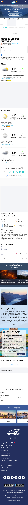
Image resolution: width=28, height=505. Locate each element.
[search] (25, 2)
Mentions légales (7, 490)
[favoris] (22, 9)
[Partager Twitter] (17, 172)
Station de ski (14, 365)
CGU (13, 490)
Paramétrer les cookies (21, 495)
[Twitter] (8, 477)
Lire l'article (21, 354)
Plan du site (22, 490)
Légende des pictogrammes (9, 460)
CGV (17, 490)
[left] (1, 21)
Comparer (22, 28)
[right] (26, 21)
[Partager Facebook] (14, 172)
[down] (14, 324)
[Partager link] (10, 172)
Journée (5, 28)
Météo (1, 5)
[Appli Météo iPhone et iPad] (9, 485)
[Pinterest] (19, 477)
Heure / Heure (13, 28)
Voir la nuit (22, 64)
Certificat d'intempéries (8, 448)
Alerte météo (5, 450)
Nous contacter (5, 458)
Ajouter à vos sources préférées (15, 175)
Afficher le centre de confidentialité (15, 497)
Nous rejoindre (5, 455)
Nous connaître (5, 453)
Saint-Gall (8, 5)
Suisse (5, 5)
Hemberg (21, 5)
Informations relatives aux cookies (15, 492)
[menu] (2, 2)
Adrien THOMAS (15, 43)
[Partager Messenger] (20, 172)
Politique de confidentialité (9, 495)
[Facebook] (4, 477)
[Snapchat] (12, 477)
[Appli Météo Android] (19, 485)
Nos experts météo (6, 445)
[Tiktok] (23, 477)
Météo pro (4, 470)
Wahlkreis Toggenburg (15, 5)
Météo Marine (5, 468)
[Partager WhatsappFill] (23, 172)
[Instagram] (15, 477)
